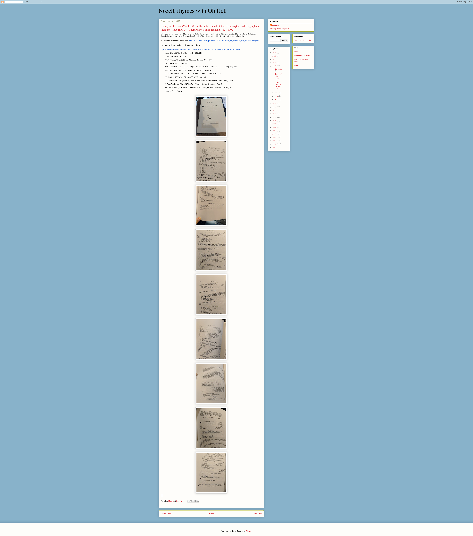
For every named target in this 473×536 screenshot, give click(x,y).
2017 (274, 66)
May (276, 96)
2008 (274, 127)
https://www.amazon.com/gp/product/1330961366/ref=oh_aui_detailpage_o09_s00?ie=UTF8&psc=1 (224, 41)
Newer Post (166, 514)
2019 (274, 59)
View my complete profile (279, 29)
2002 (274, 147)
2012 (274, 114)
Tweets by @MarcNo (302, 40)
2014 (274, 107)
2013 (274, 110)
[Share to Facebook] (195, 501)
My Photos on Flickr (302, 55)
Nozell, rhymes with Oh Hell (193, 10)
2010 (274, 120)
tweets (296, 65)
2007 (274, 131)
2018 (274, 63)
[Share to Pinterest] (198, 501)
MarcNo (275, 25)
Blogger (248, 531)
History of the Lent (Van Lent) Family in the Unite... (277, 81)
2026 (274, 53)
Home (211, 514)
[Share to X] (193, 501)
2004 (274, 141)
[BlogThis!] (191, 501)
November (279, 69)
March (277, 99)
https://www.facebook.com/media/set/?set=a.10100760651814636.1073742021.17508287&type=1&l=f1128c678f (200, 50)
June (277, 93)
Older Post (257, 514)
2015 (274, 104)
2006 (274, 134)
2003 (274, 144)
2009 (274, 124)
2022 (274, 56)
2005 (274, 137)
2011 (274, 117)
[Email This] (188, 501)
